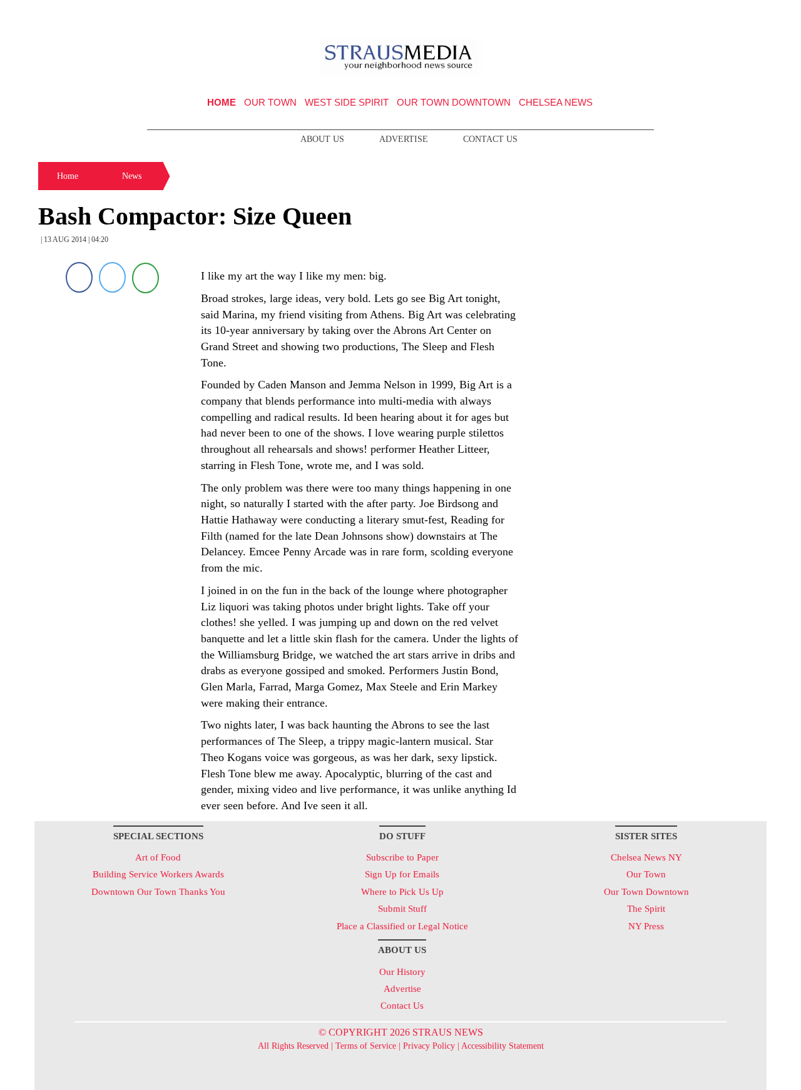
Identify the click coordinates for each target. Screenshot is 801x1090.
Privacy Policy (429, 1046)
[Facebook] (79, 277)
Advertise (403, 139)
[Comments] (145, 277)
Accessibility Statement (502, 1046)
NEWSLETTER (659, 14)
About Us (322, 139)
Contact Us (490, 139)
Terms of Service (365, 1046)
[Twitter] (112, 277)
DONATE (731, 14)
